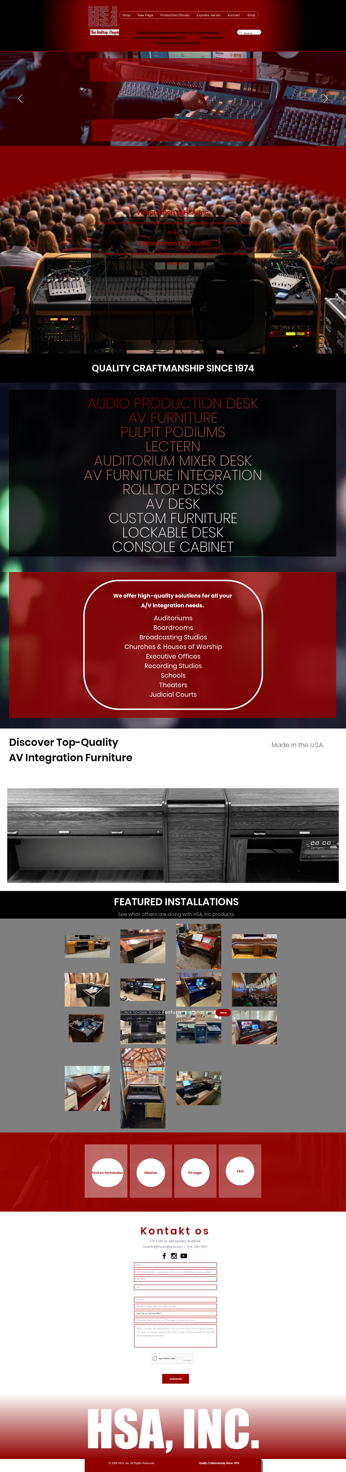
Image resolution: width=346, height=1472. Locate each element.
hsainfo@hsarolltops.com (163, 1246)
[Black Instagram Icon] (174, 1256)
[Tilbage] (20, 99)
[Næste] (325, 99)
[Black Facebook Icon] (164, 1256)
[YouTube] (184, 1256)
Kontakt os (193, 37)
